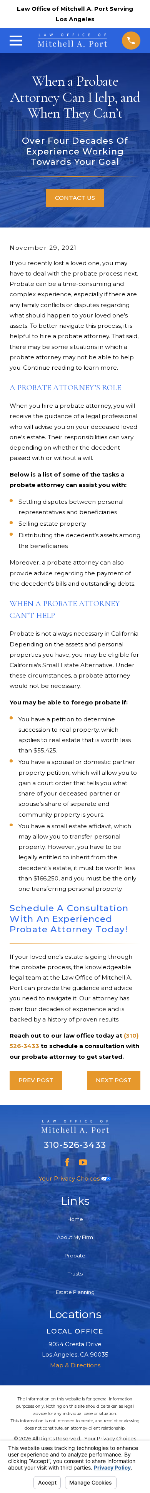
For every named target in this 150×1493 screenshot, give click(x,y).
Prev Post (35, 1080)
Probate (75, 1255)
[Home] (72, 40)
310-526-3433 (75, 1144)
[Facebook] (67, 1162)
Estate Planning (75, 1292)
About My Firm (75, 1237)
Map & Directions (75, 1365)
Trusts (75, 1273)
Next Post (114, 1080)
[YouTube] (83, 1162)
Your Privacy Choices (70, 1178)
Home (75, 1219)
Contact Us (75, 197)
